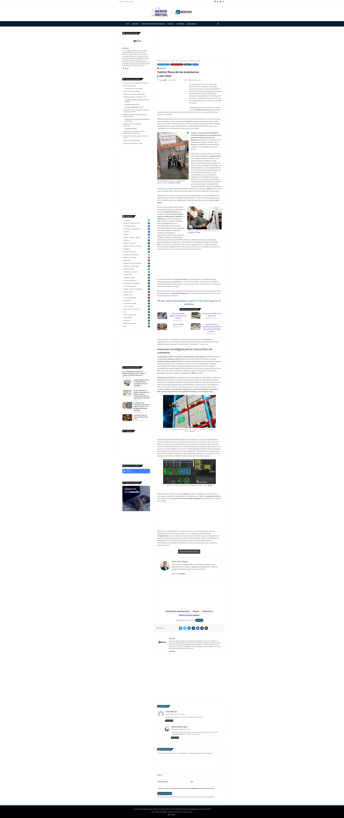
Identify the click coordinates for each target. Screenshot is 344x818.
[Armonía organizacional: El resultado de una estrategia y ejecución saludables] (127, 382)
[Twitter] (185, 628)
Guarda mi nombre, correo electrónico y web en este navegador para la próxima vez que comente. (187, 788)
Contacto (170, 812)
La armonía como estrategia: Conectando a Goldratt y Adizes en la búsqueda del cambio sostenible (142, 406)
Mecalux (191, 431)
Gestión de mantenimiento (131, 266)
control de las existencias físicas (178, 611)
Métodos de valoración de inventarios (134, 94)
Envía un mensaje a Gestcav (189, 551)
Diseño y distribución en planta (132, 246)
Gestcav (162, 80)
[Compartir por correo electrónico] (202, 628)
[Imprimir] (206, 628)
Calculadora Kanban (131, 128)
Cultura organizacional (129, 315)
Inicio (127, 24)
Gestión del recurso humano (131, 309)
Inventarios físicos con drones (134, 88)
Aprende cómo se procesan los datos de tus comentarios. (198, 797)
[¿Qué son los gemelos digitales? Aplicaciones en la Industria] (162, 315)
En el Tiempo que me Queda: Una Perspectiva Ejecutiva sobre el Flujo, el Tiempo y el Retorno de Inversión (134, 373)
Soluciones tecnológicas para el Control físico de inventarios (233, 92)
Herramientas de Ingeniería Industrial (153, 24)
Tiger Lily (171, 182)
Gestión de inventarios (168, 60)
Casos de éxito (127, 274)
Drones (196, 611)
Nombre (160, 775)
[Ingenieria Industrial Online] (172, 12)
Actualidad (135, 24)
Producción (126, 220)
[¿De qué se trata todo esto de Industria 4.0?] (196, 315)
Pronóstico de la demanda (130, 254)
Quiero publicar (191, 24)
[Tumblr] (193, 628)
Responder (169, 720)
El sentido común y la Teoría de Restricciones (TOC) (141, 417)
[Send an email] (165, 80)
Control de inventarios (129, 86)
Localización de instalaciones (131, 283)
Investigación (127, 300)
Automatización (127, 294)
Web (192, 781)
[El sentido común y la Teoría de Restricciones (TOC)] (127, 417)
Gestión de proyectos (129, 286)
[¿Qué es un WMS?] (162, 326)
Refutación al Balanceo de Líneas (133, 143)
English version (178, 812)
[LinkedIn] (189, 628)
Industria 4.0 (188, 64)
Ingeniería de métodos (129, 257)
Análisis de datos (128, 292)
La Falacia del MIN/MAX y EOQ (134, 107)
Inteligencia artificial (129, 277)
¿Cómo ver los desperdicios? (131, 140)
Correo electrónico (163, 781)
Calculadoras (181, 24)
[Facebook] (180, 628)
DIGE (124, 326)
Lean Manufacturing (129, 226)
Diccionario (126, 320)
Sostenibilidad (127, 317)
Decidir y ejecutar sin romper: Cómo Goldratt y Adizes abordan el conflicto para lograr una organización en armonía (142, 394)
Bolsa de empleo (188, 812)
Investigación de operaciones (131, 229)
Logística (195, 64)
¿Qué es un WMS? (178, 324)
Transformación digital (129, 303)
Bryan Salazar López (179, 727)
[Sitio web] (170, 651)
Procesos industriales (129, 297)
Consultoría (126, 240)
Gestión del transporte (129, 323)
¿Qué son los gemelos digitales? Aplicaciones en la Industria (178, 316)
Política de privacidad (161, 812)
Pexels (178, 182)
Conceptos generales (129, 280)
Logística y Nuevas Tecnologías (132, 289)
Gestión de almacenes (163, 64)
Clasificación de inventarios (131, 91)
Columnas (170, 24)
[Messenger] (198, 628)
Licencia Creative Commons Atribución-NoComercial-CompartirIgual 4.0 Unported (183, 809)
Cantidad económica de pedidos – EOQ (134, 97)
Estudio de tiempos (128, 269)
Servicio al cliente (128, 306)
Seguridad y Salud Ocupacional (132, 263)
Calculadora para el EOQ (132, 104)
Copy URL (199, 620)
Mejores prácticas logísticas (189, 615)
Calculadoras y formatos (130, 272)
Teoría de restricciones (131, 223)
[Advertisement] (189, 41)
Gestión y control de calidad (131, 237)
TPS (124, 312)
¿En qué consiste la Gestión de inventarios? (135, 83)
